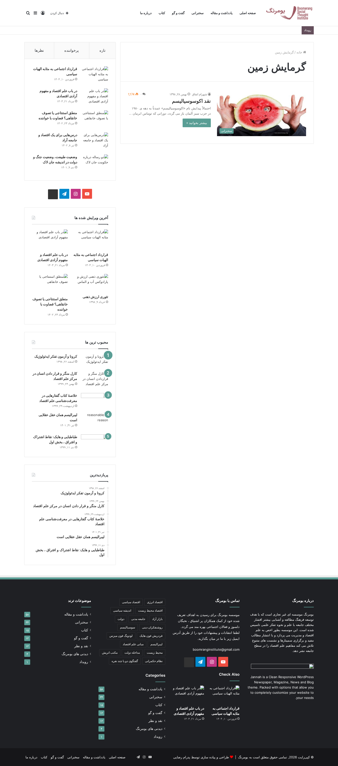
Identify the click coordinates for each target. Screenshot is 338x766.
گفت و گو (178, 13)
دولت (121, 619)
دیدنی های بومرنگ (149, 729)
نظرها (39, 50)
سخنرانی (198, 13)
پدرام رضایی (181, 757)
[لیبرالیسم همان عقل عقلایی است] (94, 421)
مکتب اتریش (110, 652)
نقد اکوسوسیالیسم (191, 101)
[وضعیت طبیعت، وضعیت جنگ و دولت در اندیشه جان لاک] (94, 163)
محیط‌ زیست (155, 652)
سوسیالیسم (127, 627)
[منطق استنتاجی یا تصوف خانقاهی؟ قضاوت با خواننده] (94, 119)
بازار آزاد (157, 619)
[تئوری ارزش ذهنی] (90, 283)
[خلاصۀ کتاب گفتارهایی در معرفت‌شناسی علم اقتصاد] (94, 401)
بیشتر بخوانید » (196, 123)
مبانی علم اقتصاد (133, 644)
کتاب (162, 13)
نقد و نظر (155, 721)
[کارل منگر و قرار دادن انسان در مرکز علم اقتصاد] (94, 380)
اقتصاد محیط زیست (150, 610)
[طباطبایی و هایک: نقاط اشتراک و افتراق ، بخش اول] (94, 441)
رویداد (158, 737)
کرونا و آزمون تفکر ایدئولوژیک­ (55, 356)
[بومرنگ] (289, 13)
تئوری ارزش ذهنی (95, 297)
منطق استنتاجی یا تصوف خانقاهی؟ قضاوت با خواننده (50, 304)
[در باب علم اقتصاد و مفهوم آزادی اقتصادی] (94, 97)
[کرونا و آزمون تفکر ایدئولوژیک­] (94, 361)
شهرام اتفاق (199, 94)
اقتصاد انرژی (155, 602)
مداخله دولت (132, 652)
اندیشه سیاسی (122, 610)
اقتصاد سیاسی (131, 602)
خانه (299, 52)
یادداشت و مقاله (222, 13)
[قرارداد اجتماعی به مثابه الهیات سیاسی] (94, 75)
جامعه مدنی (138, 619)
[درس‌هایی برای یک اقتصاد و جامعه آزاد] (94, 141)
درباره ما (146, 13)
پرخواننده (71, 50)
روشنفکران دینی (152, 627)
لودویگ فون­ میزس (121, 636)
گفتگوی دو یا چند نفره (125, 661)
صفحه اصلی (248, 13)
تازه (102, 50)
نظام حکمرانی (154, 661)
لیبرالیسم (156, 644)
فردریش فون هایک (151, 636)
